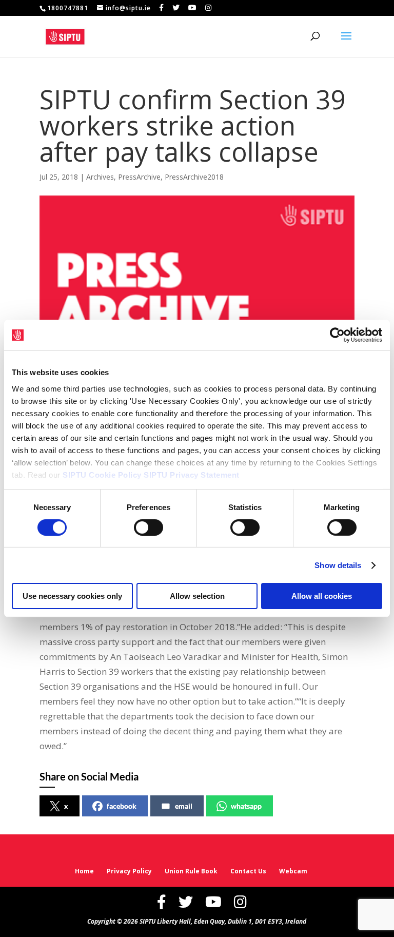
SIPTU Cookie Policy (102, 474)
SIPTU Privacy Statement (192, 474)
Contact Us (248, 871)
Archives (100, 177)
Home (84, 871)
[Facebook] (161, 7)
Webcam (293, 871)
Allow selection (197, 596)
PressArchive (139, 177)
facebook (121, 806)
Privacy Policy (129, 871)
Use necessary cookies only (72, 596)
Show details (337, 565)
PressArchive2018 (194, 177)
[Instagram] (208, 7)
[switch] (148, 527)
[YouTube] (192, 7)
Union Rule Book (191, 871)
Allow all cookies (321, 596)
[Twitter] (176, 7)
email (183, 806)
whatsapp (246, 806)
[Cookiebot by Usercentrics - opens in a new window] (337, 335)
